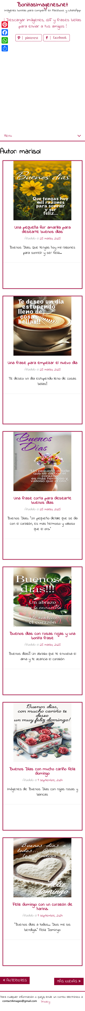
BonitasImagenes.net (42, 5)
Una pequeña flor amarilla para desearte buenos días (42, 229)
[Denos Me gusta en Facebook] (56, 40)
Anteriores (16, 980)
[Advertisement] (42, 86)
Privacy (45, 1001)
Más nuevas (67, 981)
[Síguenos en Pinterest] (29, 40)
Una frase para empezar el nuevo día (42, 363)
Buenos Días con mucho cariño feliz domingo (42, 771)
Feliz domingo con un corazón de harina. (42, 906)
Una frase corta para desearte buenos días (42, 500)
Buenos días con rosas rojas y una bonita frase (42, 636)
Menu (8, 136)
